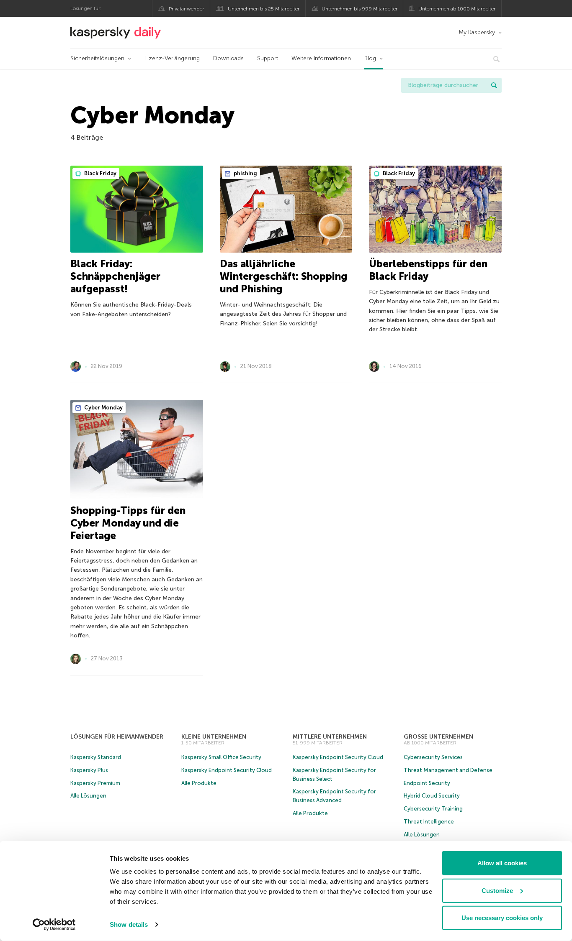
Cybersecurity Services (433, 757)
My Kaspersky (477, 32)
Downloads (228, 58)
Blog (370, 58)
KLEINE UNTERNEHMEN (213, 736)
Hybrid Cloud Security (432, 796)
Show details (129, 924)
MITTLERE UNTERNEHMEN (330, 736)
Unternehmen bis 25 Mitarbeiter (263, 9)
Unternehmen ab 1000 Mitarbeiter (456, 9)
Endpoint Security (427, 783)
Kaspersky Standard (95, 757)
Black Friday (99, 173)
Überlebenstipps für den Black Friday (428, 270)
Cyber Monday (103, 407)
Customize (497, 890)
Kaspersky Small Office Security (221, 757)
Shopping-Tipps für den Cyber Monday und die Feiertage (128, 523)
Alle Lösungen (88, 796)
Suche (494, 85)
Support (267, 58)
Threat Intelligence (429, 821)
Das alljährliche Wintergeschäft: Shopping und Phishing (283, 276)
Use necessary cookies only (502, 917)
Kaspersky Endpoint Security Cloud (226, 770)
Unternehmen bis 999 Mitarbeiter (359, 9)
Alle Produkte (198, 783)
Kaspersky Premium (95, 783)
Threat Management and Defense (448, 770)
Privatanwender (186, 9)
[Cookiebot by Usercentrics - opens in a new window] (54, 924)
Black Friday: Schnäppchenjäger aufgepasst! (115, 276)
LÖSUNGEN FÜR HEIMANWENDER (116, 736)
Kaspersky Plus (89, 770)
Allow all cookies (502, 863)
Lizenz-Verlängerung (172, 58)
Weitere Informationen (321, 58)
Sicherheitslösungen (97, 58)
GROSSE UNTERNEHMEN (438, 736)
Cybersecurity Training (433, 808)
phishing (244, 173)
